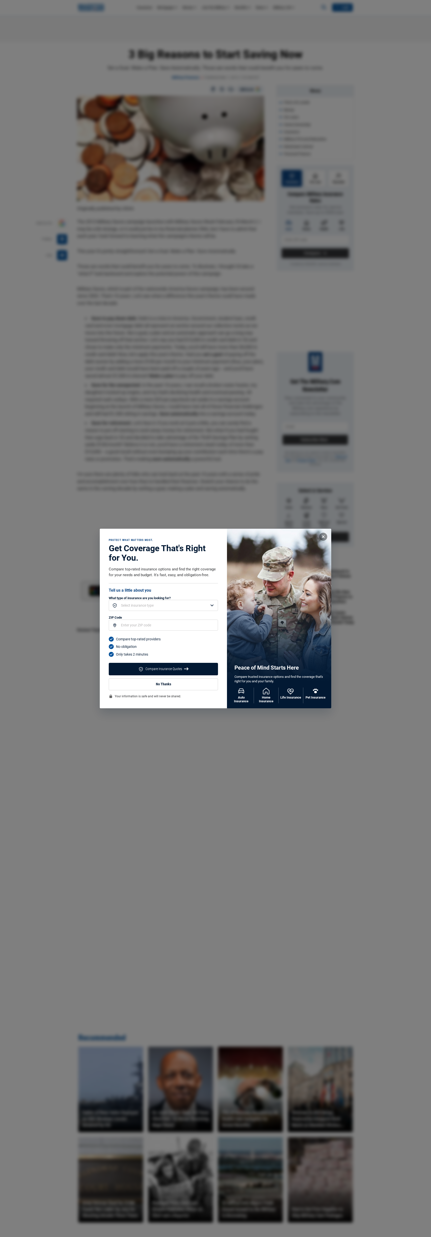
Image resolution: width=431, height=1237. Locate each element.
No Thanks (163, 684)
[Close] (323, 537)
